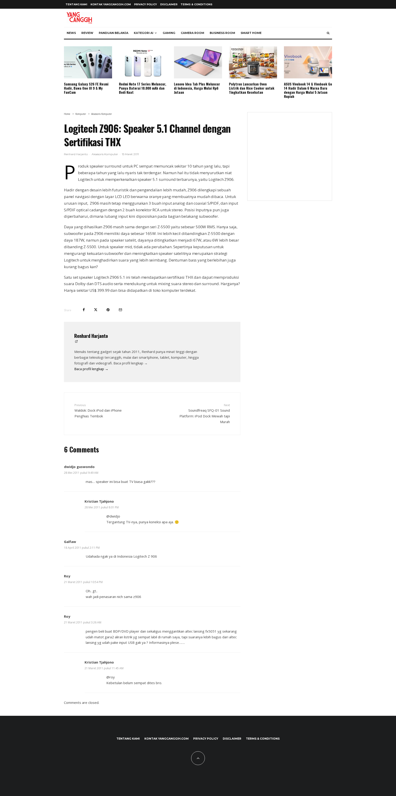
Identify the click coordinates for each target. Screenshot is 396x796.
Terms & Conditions (196, 4)
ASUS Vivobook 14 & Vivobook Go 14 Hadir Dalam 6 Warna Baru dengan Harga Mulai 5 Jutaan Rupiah (308, 90)
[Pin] (108, 309)
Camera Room (192, 33)
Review (87, 33)
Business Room (222, 33)
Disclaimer (168, 4)
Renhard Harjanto (76, 154)
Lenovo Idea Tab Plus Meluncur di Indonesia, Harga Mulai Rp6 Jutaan (197, 88)
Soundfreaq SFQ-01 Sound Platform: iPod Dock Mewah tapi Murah (204, 413)
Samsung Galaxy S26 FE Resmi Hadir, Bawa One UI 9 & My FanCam (86, 88)
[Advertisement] (289, 159)
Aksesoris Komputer (105, 154)
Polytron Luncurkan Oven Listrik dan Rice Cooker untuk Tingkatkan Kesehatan (251, 88)
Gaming (169, 33)
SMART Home (251, 33)
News (71, 33)
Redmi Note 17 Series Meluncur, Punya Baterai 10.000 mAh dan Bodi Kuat (142, 88)
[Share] (84, 309)
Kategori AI (143, 33)
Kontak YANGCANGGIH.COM (111, 4)
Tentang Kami (76, 4)
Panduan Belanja (113, 33)
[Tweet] (95, 309)
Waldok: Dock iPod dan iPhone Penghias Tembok (98, 410)
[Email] (120, 309)
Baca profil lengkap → (91, 368)
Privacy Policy (145, 4)
